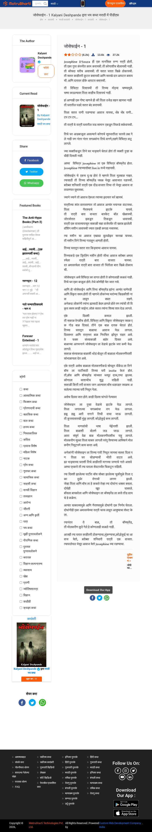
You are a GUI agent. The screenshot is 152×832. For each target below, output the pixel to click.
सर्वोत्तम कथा (45, 757)
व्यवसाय (27, 570)
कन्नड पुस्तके (71, 798)
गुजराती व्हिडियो (47, 767)
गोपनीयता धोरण (22, 767)
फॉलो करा (46, 71)
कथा (25, 389)
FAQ (17, 786)
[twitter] (133, 771)
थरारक (27, 557)
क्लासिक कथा (30, 414)
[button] (45, 3)
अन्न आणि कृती (31, 515)
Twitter (33, 171)
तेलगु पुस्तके (70, 782)
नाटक (26, 458)
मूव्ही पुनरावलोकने (32, 534)
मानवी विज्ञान (30, 490)
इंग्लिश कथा (95, 772)
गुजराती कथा (96, 762)
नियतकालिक (30, 433)
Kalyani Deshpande (45, 55)
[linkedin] (130, 777)
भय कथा (27, 528)
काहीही (27, 601)
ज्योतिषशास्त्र (30, 589)
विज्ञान (26, 595)
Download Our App (98, 589)
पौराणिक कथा (30, 540)
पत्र (25, 521)
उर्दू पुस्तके (69, 803)
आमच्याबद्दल (20, 757)
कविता (26, 439)
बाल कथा (28, 420)
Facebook (33, 160)
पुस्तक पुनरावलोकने (30, 549)
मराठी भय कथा (43, 123)
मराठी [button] (53, 3)
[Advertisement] (31, 731)
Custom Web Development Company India (120, 825)
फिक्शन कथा (30, 402)
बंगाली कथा (95, 777)
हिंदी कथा (94, 757)
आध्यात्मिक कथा (32, 395)
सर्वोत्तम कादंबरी (47, 762)
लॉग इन (133, 4)
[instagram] (126, 771)
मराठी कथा (95, 767)
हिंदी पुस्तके (70, 762)
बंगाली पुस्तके (71, 788)
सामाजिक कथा (31, 477)
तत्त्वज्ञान (27, 496)
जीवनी (26, 509)
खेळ (25, 576)
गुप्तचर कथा (29, 471)
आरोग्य (27, 502)
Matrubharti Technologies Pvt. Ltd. (46, 825)
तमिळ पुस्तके (71, 777)
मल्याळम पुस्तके (72, 793)
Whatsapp (33, 183)
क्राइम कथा (29, 608)
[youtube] (122, 777)
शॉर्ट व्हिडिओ (45, 777)
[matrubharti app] (83, 3)
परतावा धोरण (21, 781)
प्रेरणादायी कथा (31, 408)
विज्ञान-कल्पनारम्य (32, 563)
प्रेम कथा (28, 465)
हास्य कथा (28, 427)
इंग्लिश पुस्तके (71, 757)
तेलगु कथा (94, 793)
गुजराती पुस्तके (71, 767)
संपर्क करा (19, 762)
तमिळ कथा (95, 788)
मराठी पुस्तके (70, 772)
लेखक (43, 772)
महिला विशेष (29, 452)
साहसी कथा (29, 483)
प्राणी (26, 582)
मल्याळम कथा (96, 782)
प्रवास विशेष (30, 446)
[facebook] (118, 771)
